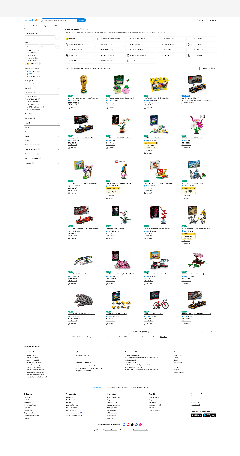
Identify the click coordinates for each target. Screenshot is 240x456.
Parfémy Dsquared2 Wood (34, 367)
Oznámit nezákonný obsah (31, 416)
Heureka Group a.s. (111, 430)
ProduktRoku (153, 403)
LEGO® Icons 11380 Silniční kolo (153, 314)
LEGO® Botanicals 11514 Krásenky (192, 138)
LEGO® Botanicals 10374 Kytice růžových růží (120, 274)
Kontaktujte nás (195, 396)
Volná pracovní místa (30, 405)
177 (212, 332)
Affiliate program (112, 413)
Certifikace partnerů (155, 405)
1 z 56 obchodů (148, 150)
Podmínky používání (30, 403)
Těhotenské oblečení (32, 358)
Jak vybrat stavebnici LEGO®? (191, 98)
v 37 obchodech (186, 145)
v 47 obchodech (148, 236)
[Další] (215, 332)
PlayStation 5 (178, 362)
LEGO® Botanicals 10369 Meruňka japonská (157, 229)
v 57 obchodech (110, 145)
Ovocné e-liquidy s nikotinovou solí (36, 377)
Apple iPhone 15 (178, 355)
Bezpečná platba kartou (73, 413)
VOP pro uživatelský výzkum (74, 416)
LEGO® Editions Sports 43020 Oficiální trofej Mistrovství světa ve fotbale (83, 98)
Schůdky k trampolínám (33, 360)
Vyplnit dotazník (195, 405)
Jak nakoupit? (70, 397)
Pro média (27, 408)
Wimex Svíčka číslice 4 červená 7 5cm (135, 367)
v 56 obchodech (110, 236)
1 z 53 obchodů (110, 196)
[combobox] (59, 20)
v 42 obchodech (72, 105)
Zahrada (176, 367)
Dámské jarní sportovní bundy (35, 372)
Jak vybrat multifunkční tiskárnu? (85, 366)
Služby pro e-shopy (112, 403)
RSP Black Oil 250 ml (130, 362)
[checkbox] (25, 50)
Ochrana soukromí (71, 410)
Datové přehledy (112, 410)
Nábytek (176, 370)
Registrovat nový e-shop (114, 400)
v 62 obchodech (186, 281)
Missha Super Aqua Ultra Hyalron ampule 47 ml (138, 365)
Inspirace (151, 408)
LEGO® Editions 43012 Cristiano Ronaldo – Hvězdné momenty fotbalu (159, 183)
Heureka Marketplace (113, 405)
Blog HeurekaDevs (29, 413)
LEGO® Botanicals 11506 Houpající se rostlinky (120, 98)
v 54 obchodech (72, 145)
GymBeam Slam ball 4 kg (132, 360)
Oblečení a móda (179, 372)
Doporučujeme (179, 352)
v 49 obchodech (72, 281)
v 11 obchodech (72, 321)
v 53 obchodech (186, 321)
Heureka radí (69, 403)
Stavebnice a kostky (41, 26)
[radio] (25, 71)
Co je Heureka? (28, 397)
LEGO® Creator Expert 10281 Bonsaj (193, 274)
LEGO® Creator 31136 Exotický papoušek (118, 183)
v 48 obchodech (110, 105)
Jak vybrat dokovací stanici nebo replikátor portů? (90, 368)
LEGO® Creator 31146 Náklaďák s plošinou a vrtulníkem (159, 274)
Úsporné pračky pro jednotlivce (35, 370)
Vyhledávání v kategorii (32, 34)
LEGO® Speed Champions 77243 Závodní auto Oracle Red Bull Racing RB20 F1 (83, 138)
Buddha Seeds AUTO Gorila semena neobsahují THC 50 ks (141, 370)
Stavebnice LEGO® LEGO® (83, 355)
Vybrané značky (81, 352)
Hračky (32, 26)
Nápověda (110, 418)
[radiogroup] (42, 74)
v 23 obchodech (148, 321)
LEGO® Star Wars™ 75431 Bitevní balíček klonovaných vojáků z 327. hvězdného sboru (197, 229)
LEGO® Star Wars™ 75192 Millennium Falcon (81, 314)
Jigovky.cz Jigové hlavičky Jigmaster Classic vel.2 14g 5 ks (141, 358)
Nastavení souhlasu (71, 408)
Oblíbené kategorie (33, 352)
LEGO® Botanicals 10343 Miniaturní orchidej (119, 138)
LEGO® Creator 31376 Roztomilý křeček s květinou (83, 183)
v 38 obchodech (148, 281)
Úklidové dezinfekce (32, 355)
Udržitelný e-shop (154, 410)
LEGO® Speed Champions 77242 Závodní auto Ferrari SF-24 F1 (83, 229)
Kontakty (26, 400)
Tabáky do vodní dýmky (33, 365)
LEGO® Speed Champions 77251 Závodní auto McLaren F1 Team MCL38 (197, 314)
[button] (40, 37)
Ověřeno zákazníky (154, 397)
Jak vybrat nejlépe (82, 363)
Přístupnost (27, 418)
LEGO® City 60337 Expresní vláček (78, 274)
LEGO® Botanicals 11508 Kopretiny (154, 138)
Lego (175, 365)
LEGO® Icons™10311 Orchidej (115, 229)
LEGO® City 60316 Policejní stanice (192, 183)
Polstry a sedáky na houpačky (35, 375)
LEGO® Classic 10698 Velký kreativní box (156, 98)
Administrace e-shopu (113, 397)
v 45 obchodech (148, 190)
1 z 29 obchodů (186, 196)
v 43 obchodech (148, 105)
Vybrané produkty (131, 352)
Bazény (176, 360)
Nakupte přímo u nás (72, 405)
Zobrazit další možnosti (33, 109)
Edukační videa (111, 416)
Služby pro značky (112, 408)
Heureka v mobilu (71, 400)
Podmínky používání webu (140, 430)
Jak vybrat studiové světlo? (84, 371)
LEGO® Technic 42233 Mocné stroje (116, 314)
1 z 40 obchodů (186, 241)
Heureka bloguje (29, 410)
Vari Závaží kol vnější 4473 (132, 355)
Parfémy (176, 358)
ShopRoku (152, 400)
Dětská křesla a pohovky (33, 362)
